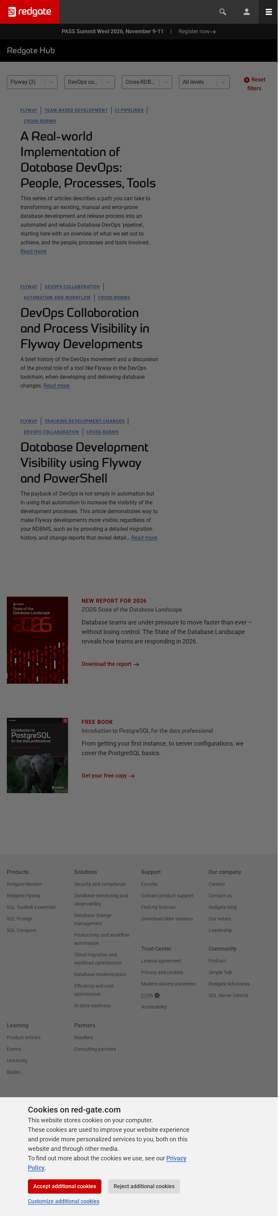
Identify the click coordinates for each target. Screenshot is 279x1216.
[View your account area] (247, 12)
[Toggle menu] (269, 12)
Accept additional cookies (64, 1186)
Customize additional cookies (63, 1201)
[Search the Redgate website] (223, 12)
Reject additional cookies (144, 1186)
